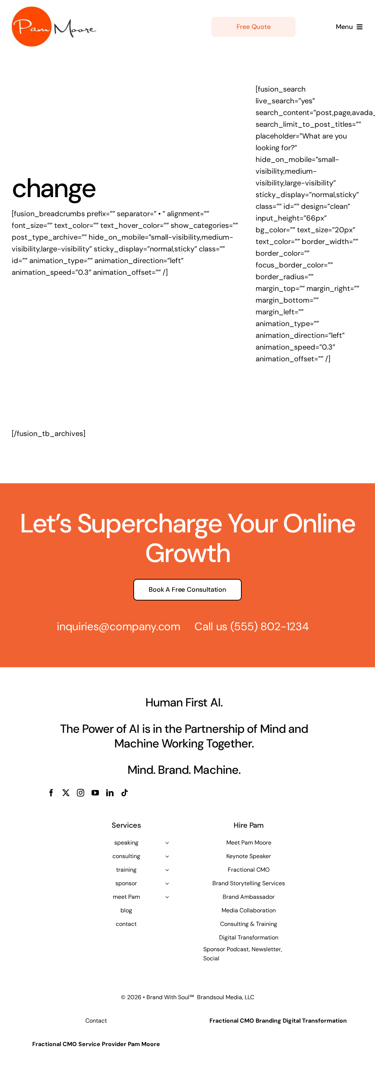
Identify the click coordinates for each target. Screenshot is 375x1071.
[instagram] (80, 793)
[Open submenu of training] (167, 869)
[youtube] (95, 793)
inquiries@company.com (119, 626)
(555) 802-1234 (269, 626)
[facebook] (51, 793)
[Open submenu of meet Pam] (167, 897)
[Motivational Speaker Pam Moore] (54, 10)
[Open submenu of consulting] (167, 856)
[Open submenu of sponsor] (167, 883)
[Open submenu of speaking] (167, 842)
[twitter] (66, 793)
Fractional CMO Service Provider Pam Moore (96, 1044)
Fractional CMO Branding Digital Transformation (278, 1020)
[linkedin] (110, 793)
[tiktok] (124, 793)
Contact (96, 1020)
